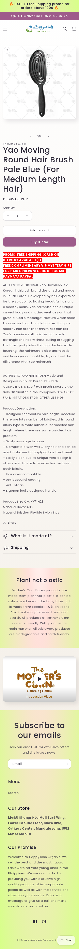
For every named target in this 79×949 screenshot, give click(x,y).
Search (13, 793)
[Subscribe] (66, 764)
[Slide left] (30, 136)
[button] (5, 28)
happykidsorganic (33, 940)
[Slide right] (48, 136)
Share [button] (12, 523)
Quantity (9, 208)
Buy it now (40, 242)
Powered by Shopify (52, 940)
